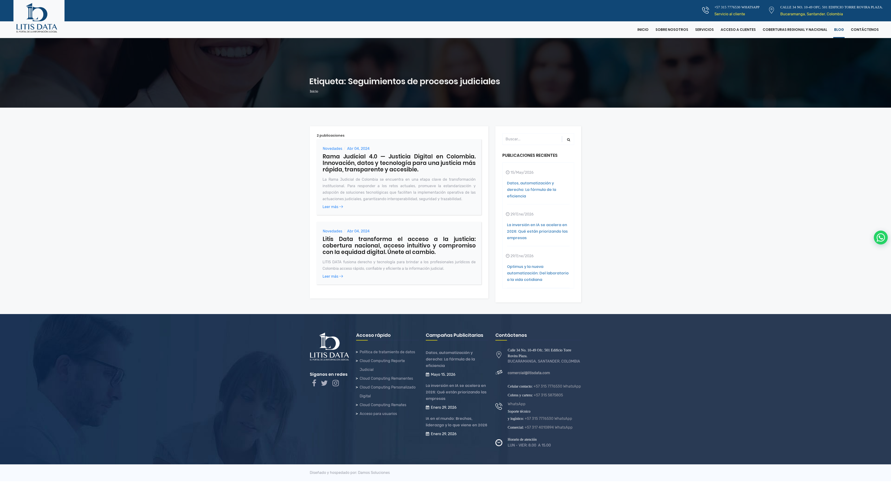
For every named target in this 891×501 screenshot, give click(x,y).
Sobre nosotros (671, 29)
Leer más (331, 207)
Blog (839, 29)
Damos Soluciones (374, 472)
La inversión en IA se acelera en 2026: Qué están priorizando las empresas (537, 231)
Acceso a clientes (738, 29)
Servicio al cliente (729, 14)
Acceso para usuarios (378, 413)
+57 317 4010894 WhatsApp (548, 427)
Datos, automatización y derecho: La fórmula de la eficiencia (531, 189)
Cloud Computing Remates (383, 405)
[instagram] (336, 384)
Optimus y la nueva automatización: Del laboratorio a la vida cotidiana (538, 273)
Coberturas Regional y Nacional (795, 29)
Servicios (704, 29)
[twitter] (324, 384)
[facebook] (314, 384)
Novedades (332, 148)
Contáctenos (865, 29)
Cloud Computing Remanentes (386, 378)
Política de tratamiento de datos (387, 352)
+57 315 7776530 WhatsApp (557, 386)
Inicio (643, 29)
